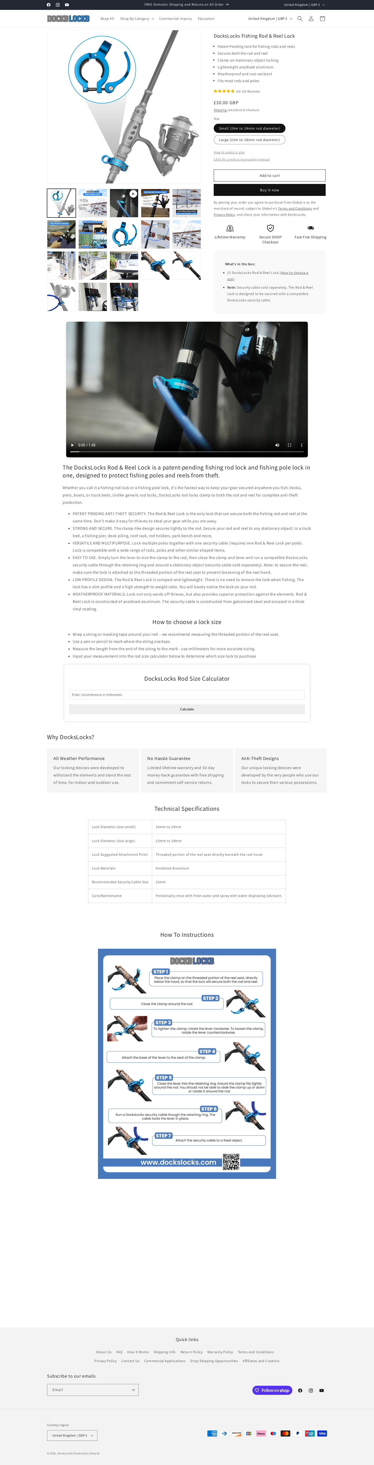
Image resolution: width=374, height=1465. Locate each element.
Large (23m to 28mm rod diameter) (249, 139)
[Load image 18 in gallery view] (124, 297)
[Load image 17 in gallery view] (92, 297)
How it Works (138, 1351)
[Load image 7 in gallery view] (124, 234)
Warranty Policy (220, 1351)
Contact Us (130, 1361)
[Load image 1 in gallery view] (61, 203)
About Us (103, 1351)
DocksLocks (65, 1453)
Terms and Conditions (256, 1351)
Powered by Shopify (87, 1453)
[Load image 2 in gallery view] (92, 203)
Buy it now (269, 190)
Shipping (220, 110)
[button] (136, 18)
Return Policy (192, 1351)
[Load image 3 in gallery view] (155, 203)
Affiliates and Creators (261, 1361)
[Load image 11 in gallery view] (92, 265)
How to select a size (229, 152)
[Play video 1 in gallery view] (124, 203)
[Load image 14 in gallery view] (186, 265)
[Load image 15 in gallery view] (61, 297)
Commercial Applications (165, 1361)
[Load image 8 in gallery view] (155, 234)
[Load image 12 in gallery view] (124, 265)
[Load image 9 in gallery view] (186, 234)
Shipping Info (165, 1351)
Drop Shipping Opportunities (214, 1361)
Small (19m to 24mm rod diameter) (249, 128)
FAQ (119, 1351)
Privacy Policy (105, 1361)
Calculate (187, 709)
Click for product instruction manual (242, 159)
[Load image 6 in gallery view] (92, 234)
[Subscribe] (132, 1390)
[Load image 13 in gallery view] (155, 265)
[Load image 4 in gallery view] (186, 203)
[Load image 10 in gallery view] (61, 265)
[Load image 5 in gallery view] (61, 234)
